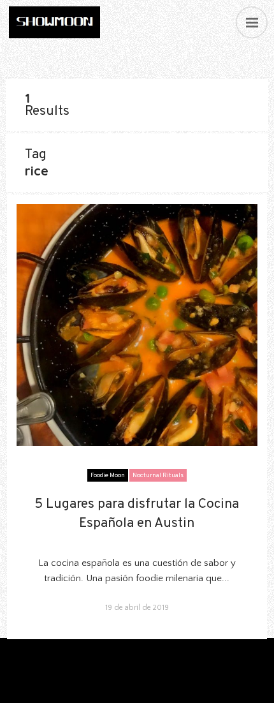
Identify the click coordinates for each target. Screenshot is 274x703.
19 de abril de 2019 (137, 607)
